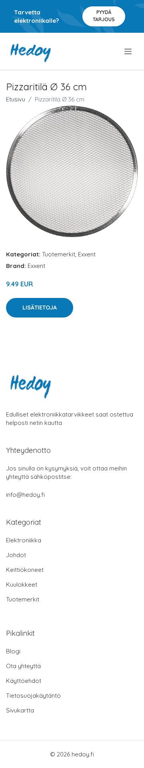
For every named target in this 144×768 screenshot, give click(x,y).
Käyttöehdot (23, 681)
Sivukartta (20, 710)
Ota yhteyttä (23, 666)
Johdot (16, 555)
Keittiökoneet (25, 570)
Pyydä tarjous (104, 15)
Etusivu (15, 99)
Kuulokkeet (21, 584)
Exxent (87, 254)
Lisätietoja (39, 307)
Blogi (13, 651)
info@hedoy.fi (25, 494)
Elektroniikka (23, 540)
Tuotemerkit (58, 254)
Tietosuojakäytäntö (33, 695)
